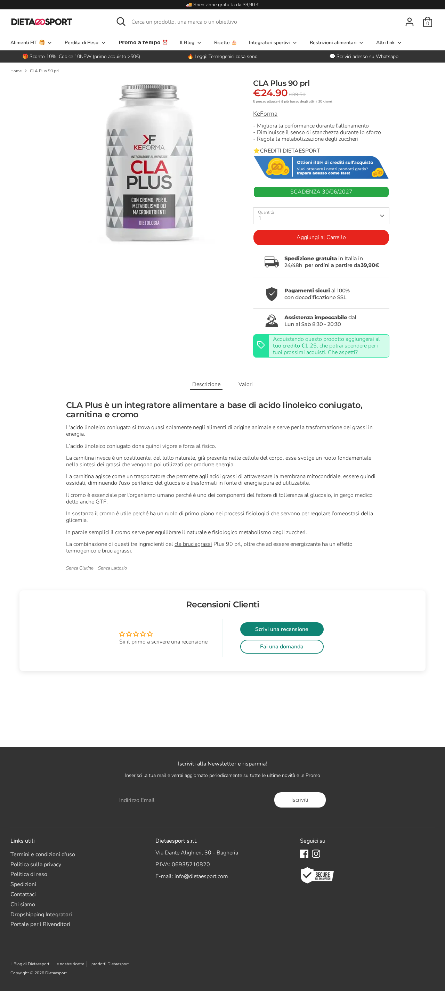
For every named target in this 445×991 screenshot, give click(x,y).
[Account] (409, 22)
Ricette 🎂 (225, 42)
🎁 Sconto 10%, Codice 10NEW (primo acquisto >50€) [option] (81, 56)
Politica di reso (28, 874)
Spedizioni (23, 884)
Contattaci (23, 894)
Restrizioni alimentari (334, 42)
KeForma (265, 113)
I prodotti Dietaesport (109, 964)
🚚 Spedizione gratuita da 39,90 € (222, 4)
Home (16, 70)
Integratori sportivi (270, 42)
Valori (245, 384)
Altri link (386, 42)
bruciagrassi (116, 551)
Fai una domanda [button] (282, 646)
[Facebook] (304, 854)
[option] (222, 56)
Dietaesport (56, 973)
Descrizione (206, 384)
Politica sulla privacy (35, 864)
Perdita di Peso (82, 42)
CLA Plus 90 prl (44, 70)
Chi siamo (22, 904)
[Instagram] (316, 854)
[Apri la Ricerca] (121, 21)
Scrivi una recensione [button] (281, 629)
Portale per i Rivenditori (40, 924)
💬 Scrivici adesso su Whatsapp (363, 56)
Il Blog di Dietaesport (29, 964)
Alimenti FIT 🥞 (28, 42)
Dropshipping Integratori (41, 914)
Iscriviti (299, 800)
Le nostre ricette (69, 964)
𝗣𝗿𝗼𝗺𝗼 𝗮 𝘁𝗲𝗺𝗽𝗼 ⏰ (143, 42)
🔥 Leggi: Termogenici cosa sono (222, 56)
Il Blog (188, 42)
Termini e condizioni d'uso (42, 854)
